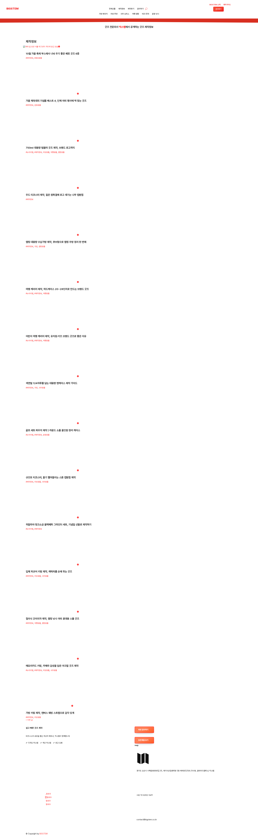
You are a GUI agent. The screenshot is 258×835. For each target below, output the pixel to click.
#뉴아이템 (29, 152)
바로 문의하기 (143, 730)
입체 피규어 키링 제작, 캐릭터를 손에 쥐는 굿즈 (49, 571)
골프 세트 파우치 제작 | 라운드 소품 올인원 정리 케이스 (53, 430)
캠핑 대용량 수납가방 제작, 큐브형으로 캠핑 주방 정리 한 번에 (56, 242)
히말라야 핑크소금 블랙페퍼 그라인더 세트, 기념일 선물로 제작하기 (58, 524)
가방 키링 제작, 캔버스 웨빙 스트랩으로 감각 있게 (50, 712)
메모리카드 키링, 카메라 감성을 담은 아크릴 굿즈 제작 (52, 665)
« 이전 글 (29, 720)
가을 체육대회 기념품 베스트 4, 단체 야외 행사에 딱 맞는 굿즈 (56, 100)
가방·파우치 (103, 14)
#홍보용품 (38, 58)
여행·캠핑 (135, 14)
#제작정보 (29, 58)
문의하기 (140, 9)
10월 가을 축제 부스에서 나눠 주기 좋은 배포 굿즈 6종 (52, 53)
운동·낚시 (155, 14)
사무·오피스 (125, 14)
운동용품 (37, 105)
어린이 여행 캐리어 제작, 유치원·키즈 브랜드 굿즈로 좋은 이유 (56, 336)
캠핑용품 (61, 152)
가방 (36, 246)
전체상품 (112, 9)
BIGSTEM (44, 834)
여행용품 (54, 152)
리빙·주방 (114, 14)
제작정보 (121, 9)
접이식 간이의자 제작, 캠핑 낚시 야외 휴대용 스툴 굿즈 (52, 618)
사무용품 (42, 388)
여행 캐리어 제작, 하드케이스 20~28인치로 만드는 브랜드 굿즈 (57, 289)
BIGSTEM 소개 (214, 5)
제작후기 (131, 9)
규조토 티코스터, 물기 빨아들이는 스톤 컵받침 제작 (51, 477)
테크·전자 (145, 14)
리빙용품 (46, 152)
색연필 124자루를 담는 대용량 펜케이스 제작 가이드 (51, 383)
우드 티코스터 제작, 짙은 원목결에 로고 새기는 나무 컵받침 (54, 194)
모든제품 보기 (143, 740)
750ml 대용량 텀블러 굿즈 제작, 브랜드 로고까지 (50, 147)
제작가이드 (227, 5)
